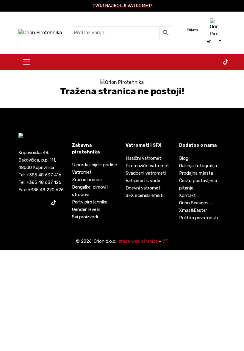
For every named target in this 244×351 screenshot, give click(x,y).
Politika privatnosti (198, 217)
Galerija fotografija (198, 165)
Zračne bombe (87, 179)
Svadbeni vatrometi (146, 173)
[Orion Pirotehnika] (40, 32)
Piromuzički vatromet (147, 165)
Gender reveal (86, 209)
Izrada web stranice (138, 241)
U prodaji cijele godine (94, 164)
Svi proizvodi (85, 217)
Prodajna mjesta (196, 173)
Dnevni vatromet (143, 188)
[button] (214, 41)
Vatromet (82, 172)
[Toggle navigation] (26, 62)
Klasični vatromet (143, 158)
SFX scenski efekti (144, 195)
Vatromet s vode (143, 180)
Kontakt (187, 195)
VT (165, 241)
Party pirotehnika (89, 202)
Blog (183, 158)
